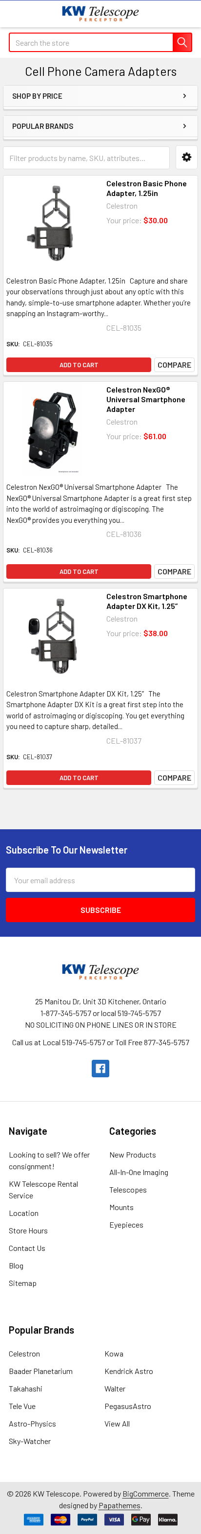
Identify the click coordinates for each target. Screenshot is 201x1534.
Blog (16, 1265)
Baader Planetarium (41, 1370)
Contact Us (27, 1247)
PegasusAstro (127, 1405)
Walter (114, 1388)
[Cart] (186, 13)
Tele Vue (22, 1405)
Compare (174, 364)
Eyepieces (126, 1224)
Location (24, 1212)
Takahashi (25, 1388)
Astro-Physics (32, 1423)
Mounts (121, 1207)
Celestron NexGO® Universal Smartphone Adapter (145, 399)
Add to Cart (79, 365)
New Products (132, 1154)
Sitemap (23, 1282)
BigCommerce (145, 1493)
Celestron (24, 1353)
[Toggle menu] (13, 13)
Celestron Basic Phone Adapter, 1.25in (146, 187)
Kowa (113, 1353)
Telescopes (128, 1189)
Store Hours (28, 1230)
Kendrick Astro (128, 1370)
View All (117, 1423)
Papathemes (120, 1505)
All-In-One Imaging (138, 1172)
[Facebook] (100, 1068)
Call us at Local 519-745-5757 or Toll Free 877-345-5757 (100, 1042)
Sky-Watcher (30, 1440)
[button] (187, 157)
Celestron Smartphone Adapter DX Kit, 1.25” (146, 600)
